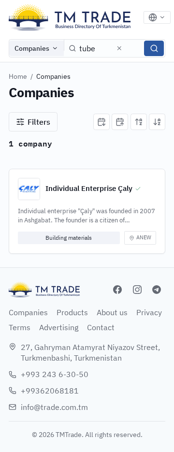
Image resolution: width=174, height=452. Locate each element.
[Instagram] (137, 289)
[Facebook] (117, 289)
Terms (19, 327)
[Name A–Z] (138, 122)
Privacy (149, 312)
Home (18, 76)
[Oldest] (120, 122)
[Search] (154, 48)
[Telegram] (156, 289)
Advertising (58, 327)
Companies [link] (53, 76)
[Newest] (101, 122)
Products (72, 312)
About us (112, 312)
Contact (101, 327)
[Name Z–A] (157, 122)
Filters (39, 122)
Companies (31, 48)
